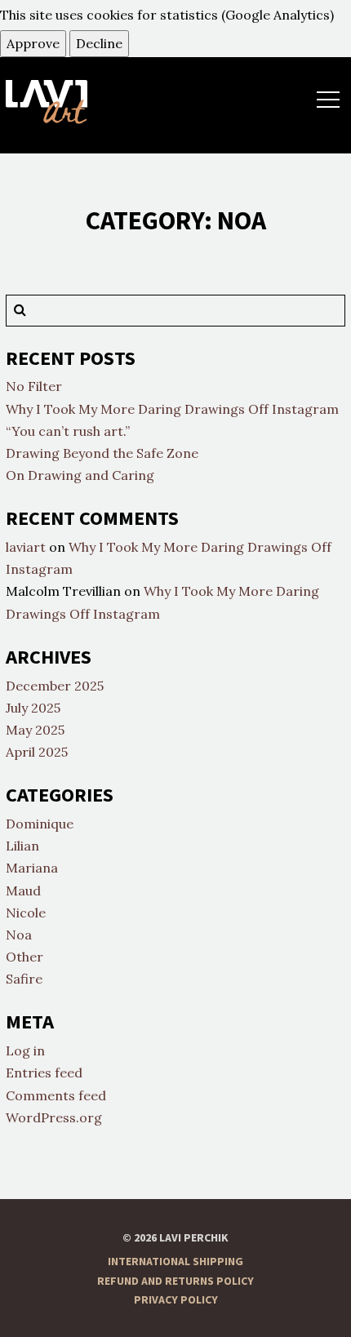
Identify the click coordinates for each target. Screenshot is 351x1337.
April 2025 (37, 752)
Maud (23, 890)
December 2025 (55, 685)
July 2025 (33, 708)
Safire (24, 979)
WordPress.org (54, 1117)
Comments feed (56, 1095)
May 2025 (35, 730)
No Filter (34, 386)
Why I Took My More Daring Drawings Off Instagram (172, 409)
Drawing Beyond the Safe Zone (102, 453)
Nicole (26, 912)
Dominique (39, 823)
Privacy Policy (176, 1300)
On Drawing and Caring (80, 475)
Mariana (32, 868)
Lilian (22, 845)
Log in (25, 1050)
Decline (99, 43)
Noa (19, 934)
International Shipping (175, 1262)
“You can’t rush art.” (68, 431)
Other (24, 956)
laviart (26, 547)
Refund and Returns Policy (175, 1281)
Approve (33, 43)
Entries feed (44, 1072)
